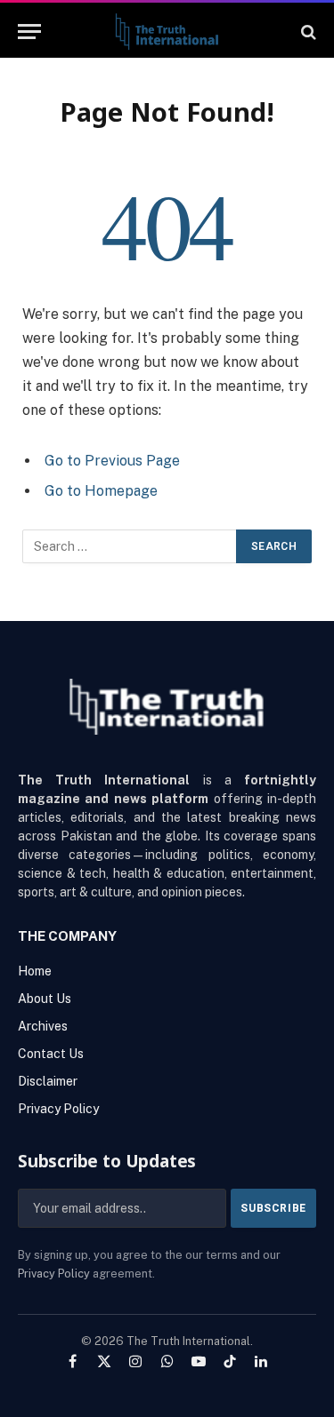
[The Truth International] (167, 31)
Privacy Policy (54, 1273)
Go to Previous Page (112, 460)
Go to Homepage (101, 490)
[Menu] (29, 32)
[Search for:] (130, 546)
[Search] (306, 32)
